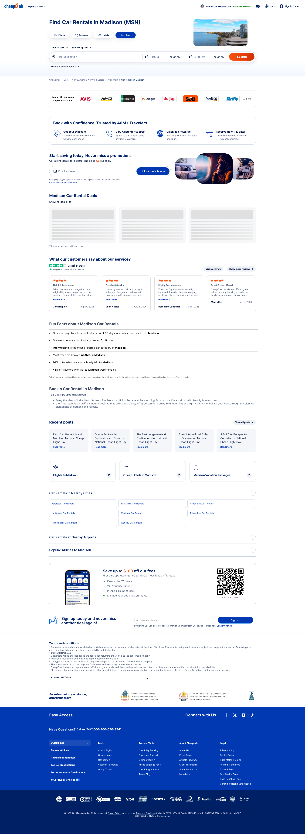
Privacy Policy (70, 182)
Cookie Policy (227, 755)
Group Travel (105, 769)
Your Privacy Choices (63, 779)
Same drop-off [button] (80, 47)
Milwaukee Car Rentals (202, 513)
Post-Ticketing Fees (230, 779)
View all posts (242, 422)
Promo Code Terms (61, 677)
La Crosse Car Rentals (63, 513)
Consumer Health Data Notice (235, 783)
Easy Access (61, 715)
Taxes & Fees (227, 769)
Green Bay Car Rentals (202, 503)
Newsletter (185, 774)
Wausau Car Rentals (131, 522)
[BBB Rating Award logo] (252, 698)
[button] (226, 6)
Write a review (213, 269)
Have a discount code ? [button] (63, 66)
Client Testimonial (188, 764)
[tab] (59, 35)
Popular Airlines (60, 750)
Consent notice (56, 182)
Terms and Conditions (145, 813)
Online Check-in (147, 759)
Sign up (235, 620)
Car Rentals (104, 759)
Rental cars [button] (58, 47)
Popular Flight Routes (63, 757)
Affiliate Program (188, 759)
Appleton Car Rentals (63, 503)
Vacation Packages (108, 764)
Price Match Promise (230, 759)
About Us (184, 750)
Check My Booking (148, 750)
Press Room (185, 755)
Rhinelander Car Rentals (64, 522)
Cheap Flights (105, 750)
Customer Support (148, 755)
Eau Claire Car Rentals (132, 503)
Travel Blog (144, 774)
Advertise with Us (188, 769)
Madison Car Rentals (131, 513)
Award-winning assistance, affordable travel (68, 696)
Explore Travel (35, 6)
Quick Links (57, 742)
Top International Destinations (68, 772)
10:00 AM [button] (174, 56)
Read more (59, 446)
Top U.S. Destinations (63, 764)
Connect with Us (200, 715)
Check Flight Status (149, 769)
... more (247, 98)
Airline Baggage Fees (150, 764)
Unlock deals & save (153, 171)
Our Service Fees (229, 774)
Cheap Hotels (105, 755)
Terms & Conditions (230, 764)
